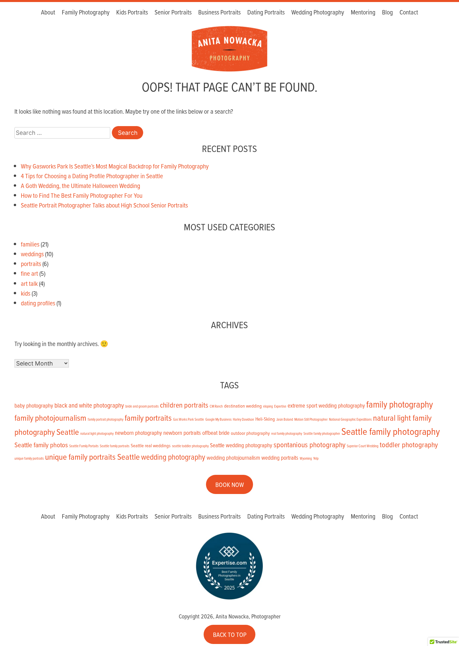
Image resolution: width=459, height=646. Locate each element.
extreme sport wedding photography (326, 405)
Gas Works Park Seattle (188, 419)
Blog (387, 11)
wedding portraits (279, 457)
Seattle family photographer (321, 433)
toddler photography (409, 444)
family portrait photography (105, 419)
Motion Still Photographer (311, 419)
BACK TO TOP (229, 634)
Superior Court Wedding (362, 446)
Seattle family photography (390, 431)
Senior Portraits (173, 11)
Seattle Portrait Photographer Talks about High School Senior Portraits (104, 205)
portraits (31, 263)
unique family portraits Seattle (92, 456)
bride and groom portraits (142, 406)
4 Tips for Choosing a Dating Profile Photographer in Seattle (92, 175)
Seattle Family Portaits (83, 446)
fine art (29, 273)
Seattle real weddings (151, 445)
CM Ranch (216, 406)
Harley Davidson (243, 419)
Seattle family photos (41, 445)
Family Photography (86, 11)
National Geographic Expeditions (350, 419)
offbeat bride (216, 432)
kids (25, 293)
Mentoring (363, 11)
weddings (32, 253)
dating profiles (38, 302)
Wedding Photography (317, 11)
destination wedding (243, 406)
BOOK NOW (229, 484)
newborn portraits (182, 432)
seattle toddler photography (190, 446)
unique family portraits (29, 458)
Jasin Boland (284, 419)
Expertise (280, 406)
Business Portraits (219, 11)
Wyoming (306, 458)
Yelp (316, 458)
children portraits (184, 405)
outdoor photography (250, 433)
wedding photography (173, 456)
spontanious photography (309, 444)
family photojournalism (50, 417)
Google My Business (218, 419)
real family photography (286, 433)
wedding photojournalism (233, 457)
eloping (268, 406)
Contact (409, 11)
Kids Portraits (132, 11)
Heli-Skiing (265, 419)
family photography (399, 404)
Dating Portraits (266, 11)
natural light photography (97, 433)
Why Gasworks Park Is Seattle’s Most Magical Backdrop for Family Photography (115, 165)
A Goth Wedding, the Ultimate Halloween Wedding (80, 185)
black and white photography (89, 405)
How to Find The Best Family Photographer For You (81, 195)
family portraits (148, 417)
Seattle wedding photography (241, 445)
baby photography (33, 405)
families (30, 244)
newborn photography (138, 432)
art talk (29, 283)
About (48, 11)
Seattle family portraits (114, 446)
